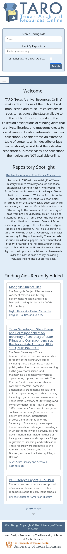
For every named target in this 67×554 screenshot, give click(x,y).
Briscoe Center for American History (30, 497)
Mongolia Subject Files (25, 287)
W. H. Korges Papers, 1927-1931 (31, 480)
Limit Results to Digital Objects (27, 58)
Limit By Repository (33, 46)
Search (56, 66)
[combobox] (33, 51)
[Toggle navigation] (4, 80)
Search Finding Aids (33, 34)
